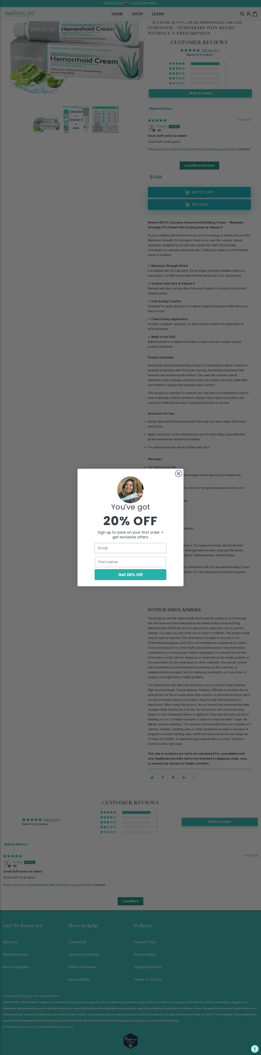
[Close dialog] (178, 473)
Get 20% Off (130, 575)
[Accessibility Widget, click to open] (255, 1049)
